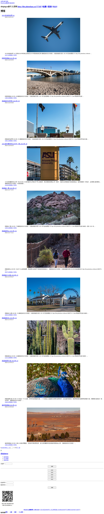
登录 (7, 1)
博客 (6, 512)
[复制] (49, 7)
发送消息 (6, 460)
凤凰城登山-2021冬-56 (9, 231)
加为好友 (6, 456)
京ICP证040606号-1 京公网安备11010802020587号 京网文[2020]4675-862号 (60, 509)
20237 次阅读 (8, 272)
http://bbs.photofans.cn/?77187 (30, 7)
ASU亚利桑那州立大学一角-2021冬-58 (14, 144)
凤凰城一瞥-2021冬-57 (9, 188)
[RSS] (55, 7)
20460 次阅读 (8, 402)
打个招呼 (6, 458)
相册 (15, 512)
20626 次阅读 (8, 315)
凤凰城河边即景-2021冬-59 (11, 101)
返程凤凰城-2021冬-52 (9, 405)
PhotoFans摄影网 (5, 3)
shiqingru (4, 453)
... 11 (8, 447)
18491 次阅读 (8, 140)
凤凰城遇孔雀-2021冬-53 (10, 361)
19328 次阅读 (8, 185)
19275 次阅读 (8, 55)
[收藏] (44, 7)
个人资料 (21, 512)
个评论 (14, 55)
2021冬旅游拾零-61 (8, 15)
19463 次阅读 (8, 444)
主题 (11, 512)
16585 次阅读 (8, 228)
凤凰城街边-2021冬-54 (9, 318)
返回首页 (12, 3)
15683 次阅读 (8, 98)
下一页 (18, 447)
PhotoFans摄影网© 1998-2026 (31, 509)
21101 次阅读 (8, 357)
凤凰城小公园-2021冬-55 (10, 275)
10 (6, 447)
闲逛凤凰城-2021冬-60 (9, 58)
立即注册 (3, 1)
